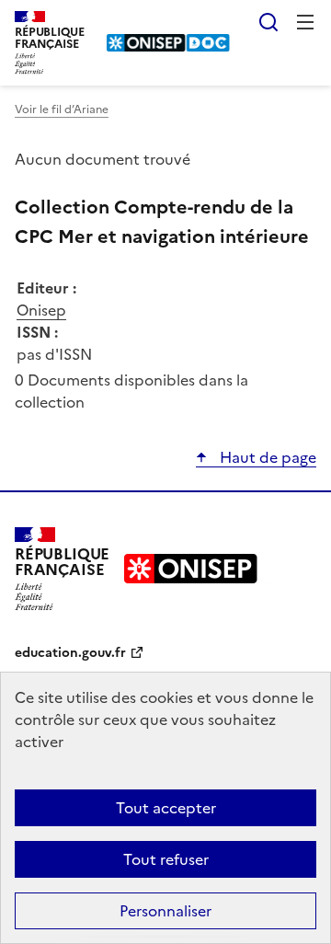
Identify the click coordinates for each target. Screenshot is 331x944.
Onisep (41, 310)
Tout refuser (166, 859)
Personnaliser (165, 911)
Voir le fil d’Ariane (61, 109)
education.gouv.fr (70, 652)
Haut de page (266, 457)
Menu (305, 22)
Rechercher (268, 22)
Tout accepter (166, 808)
